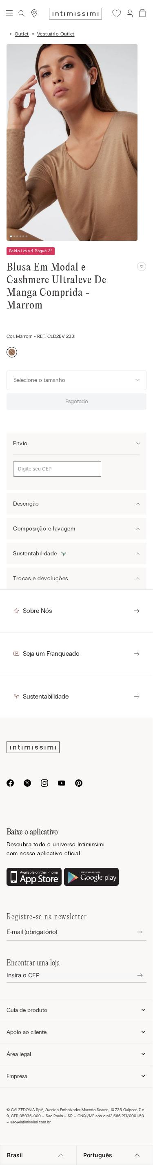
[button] (129, 13)
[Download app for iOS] (34, 878)
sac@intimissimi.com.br (30, 1122)
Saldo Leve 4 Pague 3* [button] (30, 251)
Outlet (22, 34)
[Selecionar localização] (34, 13)
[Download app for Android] (91, 878)
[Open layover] (133, 932)
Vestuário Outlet (56, 34)
